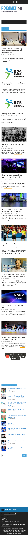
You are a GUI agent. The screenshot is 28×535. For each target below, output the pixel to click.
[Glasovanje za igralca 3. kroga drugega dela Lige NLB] (14, 73)
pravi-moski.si (16, 531)
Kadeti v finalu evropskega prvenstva (16, 434)
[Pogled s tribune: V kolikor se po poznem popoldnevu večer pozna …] (14, 328)
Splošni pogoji (4, 524)
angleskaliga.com (7, 528)
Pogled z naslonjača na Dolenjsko (16, 409)
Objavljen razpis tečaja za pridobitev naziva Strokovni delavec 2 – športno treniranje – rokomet (12, 177)
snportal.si (4, 530)
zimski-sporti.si (10, 530)
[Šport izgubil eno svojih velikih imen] (14, 104)
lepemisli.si (9, 533)
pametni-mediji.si (17, 533)
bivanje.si (17, 530)
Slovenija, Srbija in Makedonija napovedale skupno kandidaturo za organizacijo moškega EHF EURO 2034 (17, 396)
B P (13, 148)
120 (23, 356)
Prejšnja (9, 355)
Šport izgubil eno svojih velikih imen (12, 114)
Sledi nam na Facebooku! (11, 509)
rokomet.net (21, 528)
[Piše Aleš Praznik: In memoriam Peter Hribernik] (14, 134)
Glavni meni (6, 22)
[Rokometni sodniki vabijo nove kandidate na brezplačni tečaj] (14, 233)
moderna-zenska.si (7, 531)
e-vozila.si (22, 531)
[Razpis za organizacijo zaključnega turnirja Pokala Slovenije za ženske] (14, 199)
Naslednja (15, 358)
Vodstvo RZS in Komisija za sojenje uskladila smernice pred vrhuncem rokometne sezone (11, 51)
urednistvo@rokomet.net (10, 513)
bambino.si (23, 530)
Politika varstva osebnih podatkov (17, 524)
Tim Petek (14, 54)
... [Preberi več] (5, 61)
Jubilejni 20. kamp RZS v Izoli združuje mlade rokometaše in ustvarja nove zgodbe (17, 403)
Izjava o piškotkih (5, 525)
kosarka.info (15, 528)
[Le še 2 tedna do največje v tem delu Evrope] (14, 296)
